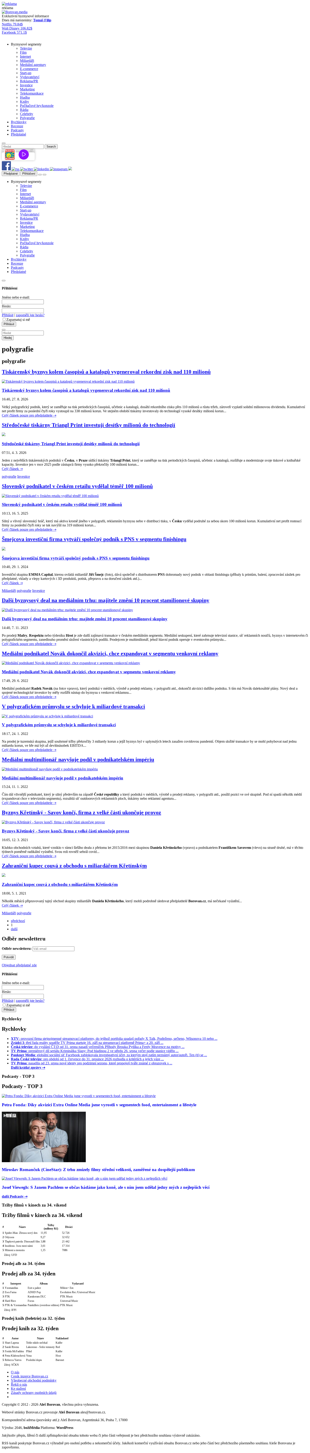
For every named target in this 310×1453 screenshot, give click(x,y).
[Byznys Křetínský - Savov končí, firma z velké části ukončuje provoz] (53, 822)
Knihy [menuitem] (24, 101)
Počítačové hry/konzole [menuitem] (37, 106)
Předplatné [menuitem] (18, 134)
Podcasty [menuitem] (17, 130)
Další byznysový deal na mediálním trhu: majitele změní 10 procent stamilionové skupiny (105, 600)
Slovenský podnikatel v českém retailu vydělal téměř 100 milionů (77, 486)
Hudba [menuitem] (25, 97)
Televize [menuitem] (26, 48)
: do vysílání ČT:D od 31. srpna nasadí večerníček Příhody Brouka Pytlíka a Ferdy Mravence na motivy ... (98, 1047)
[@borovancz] (27, 169)
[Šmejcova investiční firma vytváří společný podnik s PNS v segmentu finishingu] (3, 549)
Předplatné (11, 173)
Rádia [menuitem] (24, 110)
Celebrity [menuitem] (26, 114)
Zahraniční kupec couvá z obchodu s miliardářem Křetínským (74, 866)
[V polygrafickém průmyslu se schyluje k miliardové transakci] (47, 716)
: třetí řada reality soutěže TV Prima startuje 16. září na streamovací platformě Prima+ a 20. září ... (87, 1043)
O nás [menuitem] (15, 1372)
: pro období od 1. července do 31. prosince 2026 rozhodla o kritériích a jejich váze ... (87, 1059)
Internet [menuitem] (25, 56)
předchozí (18, 921)
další (14, 929)
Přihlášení (28, 173)
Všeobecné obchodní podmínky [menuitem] (34, 1380)
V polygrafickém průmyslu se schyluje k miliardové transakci (73, 706)
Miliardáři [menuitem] (27, 61)
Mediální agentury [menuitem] (33, 65)
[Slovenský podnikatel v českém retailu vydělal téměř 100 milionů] (50, 496)
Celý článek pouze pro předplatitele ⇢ (29, 415)
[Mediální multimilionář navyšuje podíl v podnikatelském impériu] (50, 769)
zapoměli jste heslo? (30, 315)
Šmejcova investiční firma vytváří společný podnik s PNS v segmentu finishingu (94, 539)
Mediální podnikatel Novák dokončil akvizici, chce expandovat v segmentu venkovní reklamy (110, 653)
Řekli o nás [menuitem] (19, 1384)
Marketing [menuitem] (27, 89)
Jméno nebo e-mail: (16, 297)
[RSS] (16, 169)
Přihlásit (7, 315)
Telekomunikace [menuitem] (32, 93)
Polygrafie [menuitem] (27, 118)
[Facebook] (7, 169)
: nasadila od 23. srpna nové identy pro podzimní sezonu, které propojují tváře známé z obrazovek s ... (91, 1063)
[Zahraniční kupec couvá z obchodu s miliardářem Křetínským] (3, 875)
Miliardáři (9, 591)
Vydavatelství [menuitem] (29, 77)
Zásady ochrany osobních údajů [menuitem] (34, 1393)
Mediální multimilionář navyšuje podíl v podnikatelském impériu (78, 759)
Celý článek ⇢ (12, 469)
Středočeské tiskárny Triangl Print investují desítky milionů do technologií (88, 425)
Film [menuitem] (23, 52)
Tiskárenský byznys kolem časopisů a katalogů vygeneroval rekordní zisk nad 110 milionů (106, 372)
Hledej (8, 337)
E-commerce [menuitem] (29, 69)
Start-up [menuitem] (25, 73)
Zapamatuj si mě (18, 320)
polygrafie (9, 476)
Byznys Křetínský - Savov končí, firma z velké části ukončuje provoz (81, 812)
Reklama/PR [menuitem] (29, 81)
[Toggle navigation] (44, 174)
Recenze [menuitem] (17, 126)
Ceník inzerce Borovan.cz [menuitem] (29, 1376)
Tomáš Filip (42, 20)
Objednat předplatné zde (19, 965)
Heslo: (6, 306)
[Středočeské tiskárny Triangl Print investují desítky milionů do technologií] (3, 435)
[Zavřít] (3, 280)
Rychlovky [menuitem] (19, 122)
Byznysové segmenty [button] (26, 44)
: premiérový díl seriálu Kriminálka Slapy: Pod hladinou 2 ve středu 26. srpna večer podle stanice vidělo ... (95, 1051)
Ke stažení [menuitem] (18, 1388)
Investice (23, 476)
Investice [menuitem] (26, 85)
